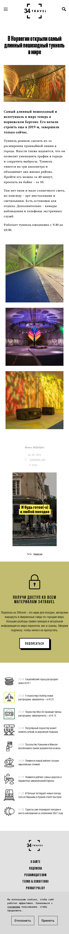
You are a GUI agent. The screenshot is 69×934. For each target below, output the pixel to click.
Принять (48, 920)
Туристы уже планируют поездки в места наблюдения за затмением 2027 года (40, 811)
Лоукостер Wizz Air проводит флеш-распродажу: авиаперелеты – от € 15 (40, 713)
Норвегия (37, 554)
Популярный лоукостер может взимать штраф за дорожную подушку (38, 729)
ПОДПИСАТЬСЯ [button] (34, 643)
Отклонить (23, 920)
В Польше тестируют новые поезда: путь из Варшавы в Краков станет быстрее (39, 795)
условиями (13, 906)
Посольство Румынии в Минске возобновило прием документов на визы (39, 746)
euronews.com (37, 459)
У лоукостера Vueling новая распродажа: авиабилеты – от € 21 (36, 697)
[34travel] (35, 11)
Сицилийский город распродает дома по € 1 (38, 681)
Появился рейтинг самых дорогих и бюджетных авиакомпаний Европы (40, 778)
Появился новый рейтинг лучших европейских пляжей (38, 762)
